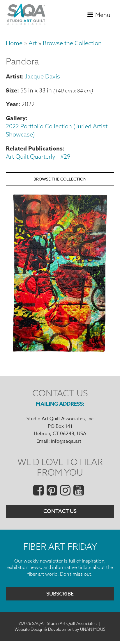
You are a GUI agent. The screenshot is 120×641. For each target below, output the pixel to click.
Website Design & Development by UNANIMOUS (60, 629)
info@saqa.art (66, 441)
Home (14, 43)
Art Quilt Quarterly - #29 (38, 156)
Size (11, 90)
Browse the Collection (72, 43)
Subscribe (60, 594)
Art (33, 43)
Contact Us (60, 511)
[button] (60, 354)
